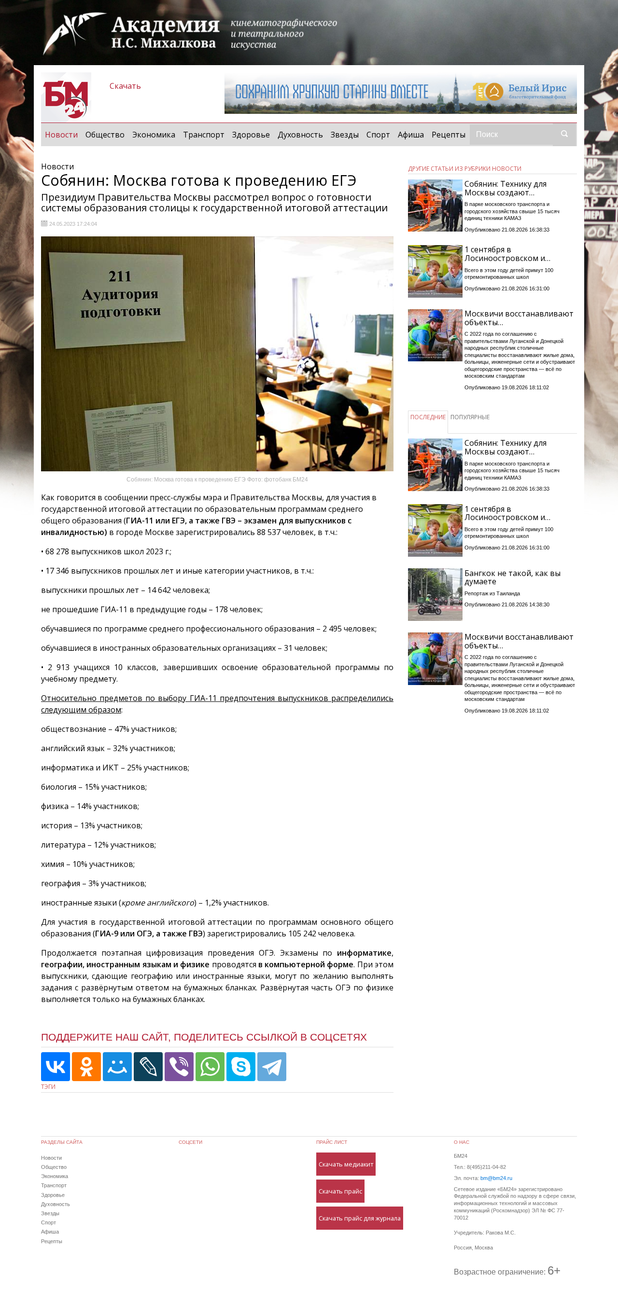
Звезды (345, 134)
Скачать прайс (340, 1191)
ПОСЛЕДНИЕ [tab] (428, 417)
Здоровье (251, 134)
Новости (63, 134)
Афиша (411, 134)
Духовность (300, 134)
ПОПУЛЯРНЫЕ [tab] (470, 417)
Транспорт (204, 134)
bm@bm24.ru (496, 1178)
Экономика (153, 134)
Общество (105, 134)
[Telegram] (271, 1066)
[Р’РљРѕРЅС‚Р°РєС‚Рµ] (55, 1066)
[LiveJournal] (148, 1066)
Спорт (378, 134)
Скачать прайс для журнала (360, 1218)
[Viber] (179, 1066)
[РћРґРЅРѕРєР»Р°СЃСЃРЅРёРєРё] (86, 1066)
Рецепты (448, 134)
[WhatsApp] (210, 1066)
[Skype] (240, 1066)
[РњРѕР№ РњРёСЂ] (117, 1066)
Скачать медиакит (346, 1164)
